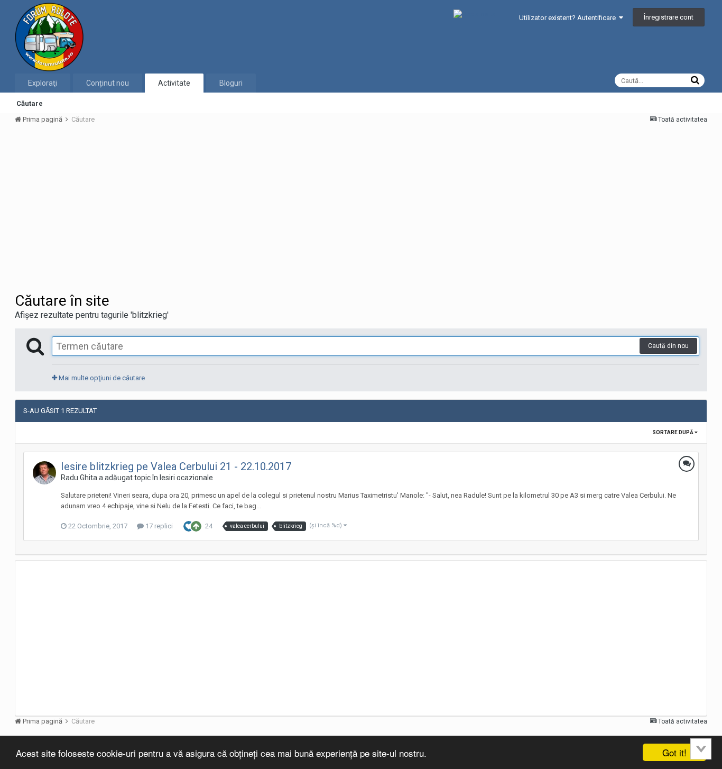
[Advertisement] (207, 207)
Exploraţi (42, 83)
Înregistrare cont (668, 17)
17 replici (158, 526)
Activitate (174, 83)
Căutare (29, 103)
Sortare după (673, 432)
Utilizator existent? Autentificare (569, 18)
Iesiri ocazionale (186, 477)
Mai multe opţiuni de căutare (101, 378)
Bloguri (231, 83)
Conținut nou (107, 83)
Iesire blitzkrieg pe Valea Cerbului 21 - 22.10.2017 (176, 466)
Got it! (674, 752)
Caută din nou (668, 346)
